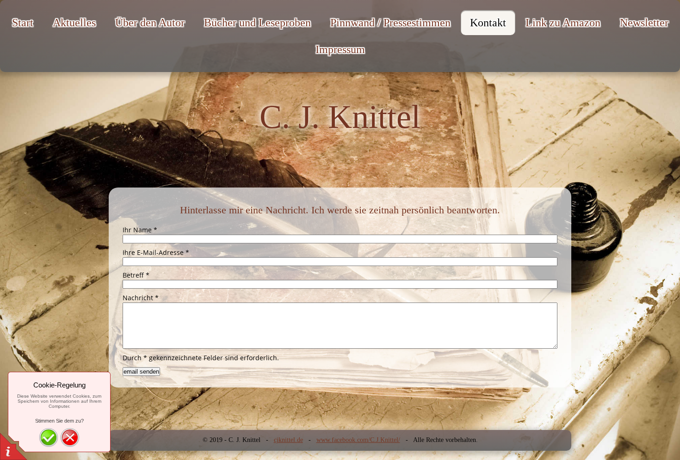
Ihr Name (140, 229)
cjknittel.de (288, 439)
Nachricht (141, 297)
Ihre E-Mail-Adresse (156, 252)
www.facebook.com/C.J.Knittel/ (358, 439)
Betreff (136, 275)
